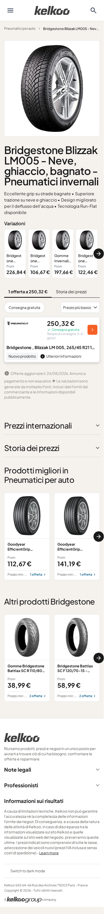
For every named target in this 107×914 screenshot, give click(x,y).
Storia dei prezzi (71, 291)
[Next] (98, 253)
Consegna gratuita (24, 307)
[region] (52, 254)
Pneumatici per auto (20, 28)
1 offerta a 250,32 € (28, 291)
